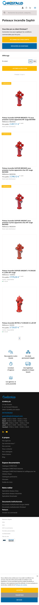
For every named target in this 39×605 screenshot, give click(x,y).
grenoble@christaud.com (12, 416)
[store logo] (20, 3)
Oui (30, 61)
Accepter (19, 590)
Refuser (19, 600)
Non (35, 61)
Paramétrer (19, 595)
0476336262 (7, 413)
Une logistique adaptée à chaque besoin (28, 370)
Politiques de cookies (21, 585)
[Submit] (3, 12)
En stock (5, 61)
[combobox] (19, 12)
